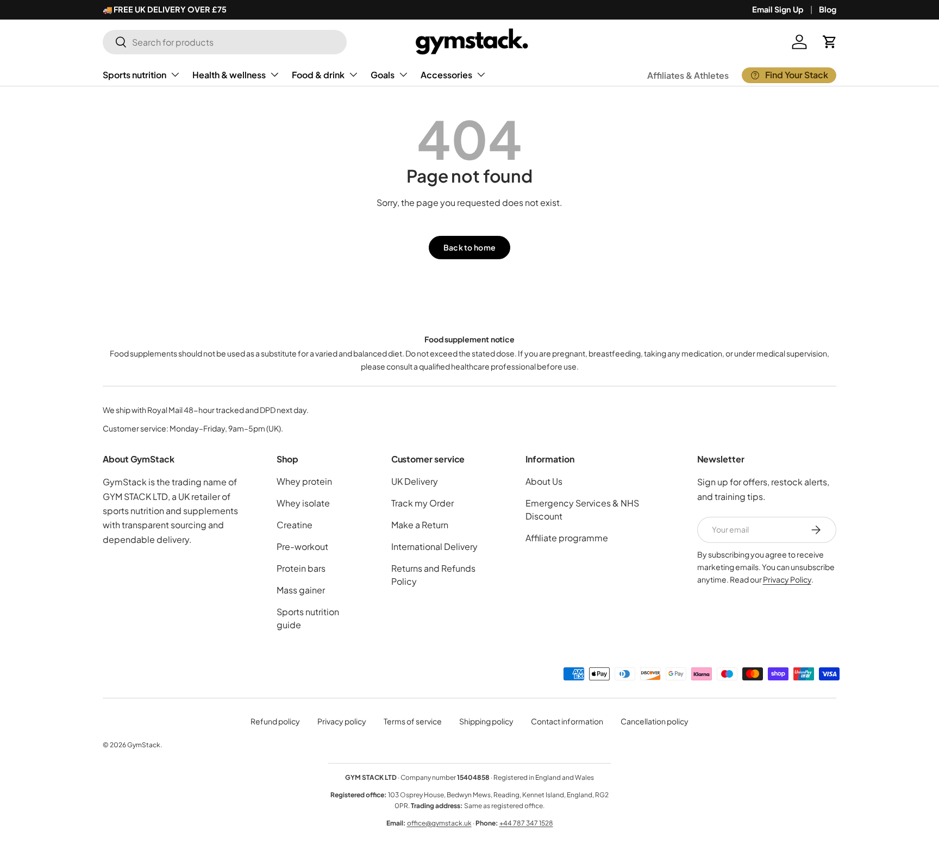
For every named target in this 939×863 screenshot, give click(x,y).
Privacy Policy (787, 579)
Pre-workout (302, 546)
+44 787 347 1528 (526, 823)
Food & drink (318, 74)
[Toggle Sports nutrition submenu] (174, 74)
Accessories (446, 74)
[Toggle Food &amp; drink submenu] (353, 74)
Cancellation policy (654, 721)
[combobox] (225, 42)
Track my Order (422, 503)
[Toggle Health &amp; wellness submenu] (274, 74)
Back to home (469, 247)
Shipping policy (486, 721)
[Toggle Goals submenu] (403, 74)
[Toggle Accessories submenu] (480, 74)
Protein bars (301, 568)
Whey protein (304, 481)
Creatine (294, 524)
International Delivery (434, 546)
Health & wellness (229, 74)
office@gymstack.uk (439, 823)
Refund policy (275, 721)
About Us (543, 481)
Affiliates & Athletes (688, 75)
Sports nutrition (134, 74)
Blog (827, 9)
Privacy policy (341, 721)
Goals (383, 74)
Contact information (567, 721)
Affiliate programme (566, 537)
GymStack (143, 745)
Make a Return (419, 524)
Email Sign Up (778, 9)
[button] (830, 42)
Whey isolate (303, 503)
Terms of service (413, 721)
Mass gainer (301, 590)
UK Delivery (414, 481)
